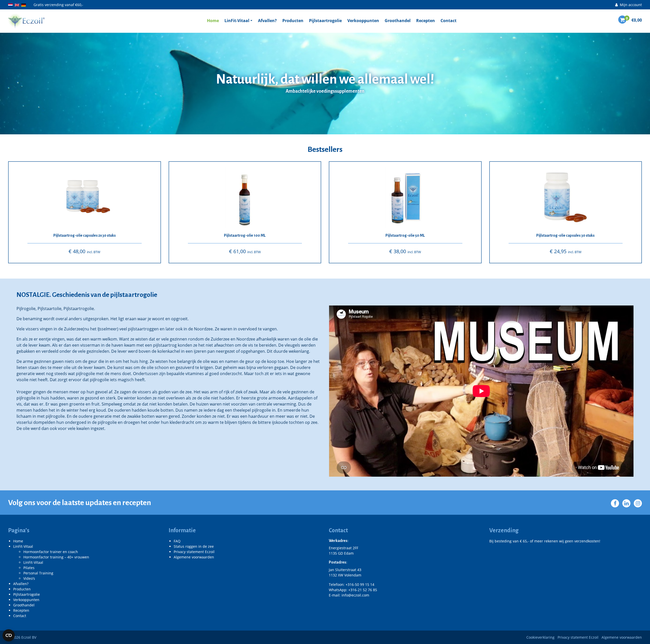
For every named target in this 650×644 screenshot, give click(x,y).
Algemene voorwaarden (194, 557)
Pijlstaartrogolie (325, 20)
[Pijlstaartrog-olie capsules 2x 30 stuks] (84, 197)
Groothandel (398, 20)
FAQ (177, 541)
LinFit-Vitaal (236, 20)
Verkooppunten (363, 20)
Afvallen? (267, 20)
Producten (292, 20)
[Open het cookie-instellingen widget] (9, 635)
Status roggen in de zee (194, 546)
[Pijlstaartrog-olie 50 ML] (405, 197)
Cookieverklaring (540, 637)
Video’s (29, 578)
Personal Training (38, 573)
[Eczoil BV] (26, 20)
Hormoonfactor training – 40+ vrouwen (56, 557)
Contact (449, 20)
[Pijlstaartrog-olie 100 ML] (245, 197)
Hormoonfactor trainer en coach (50, 551)
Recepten (425, 20)
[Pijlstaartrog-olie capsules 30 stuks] (565, 197)
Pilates (29, 567)
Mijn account (630, 4)
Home (213, 20)
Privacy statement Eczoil (194, 551)
